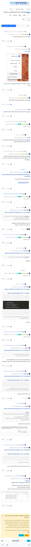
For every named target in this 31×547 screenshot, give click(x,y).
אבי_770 (26, 34)
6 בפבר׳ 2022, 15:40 (16, 373)
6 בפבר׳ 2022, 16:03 (17, 478)
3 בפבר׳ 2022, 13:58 (19, 109)
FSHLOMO (26, 172)
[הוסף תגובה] (11, 41)
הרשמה (26, 535)
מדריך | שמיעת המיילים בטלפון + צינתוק (14, 212)
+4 (23, 19)
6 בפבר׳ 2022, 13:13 (16, 250)
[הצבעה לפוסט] (8, 41)
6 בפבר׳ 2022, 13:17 (10, 273)
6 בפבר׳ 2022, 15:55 (17, 406)
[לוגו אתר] (20, 3)
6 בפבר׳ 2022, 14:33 (17, 348)
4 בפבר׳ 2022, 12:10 (13, 154)
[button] (28, 544)
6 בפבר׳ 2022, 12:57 (16, 172)
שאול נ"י (23, 169)
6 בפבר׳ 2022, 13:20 (10, 334)
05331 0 (23, 403)
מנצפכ (27, 124)
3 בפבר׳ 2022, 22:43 (10, 124)
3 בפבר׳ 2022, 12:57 (19, 49)
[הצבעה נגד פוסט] (3, 41)
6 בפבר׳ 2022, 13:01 (10, 196)
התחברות (21, 535)
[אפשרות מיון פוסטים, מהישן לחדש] (28, 26)
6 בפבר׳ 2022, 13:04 (16, 210)
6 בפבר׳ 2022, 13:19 (16, 286)
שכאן (5, 111)
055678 (26, 348)
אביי (24, 31)
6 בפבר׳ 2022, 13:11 (10, 237)
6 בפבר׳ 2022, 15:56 (16, 447)
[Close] (2, 516)
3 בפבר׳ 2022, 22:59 (19, 137)
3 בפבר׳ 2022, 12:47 (13, 34)
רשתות (28, 15)
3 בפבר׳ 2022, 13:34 (13, 98)
